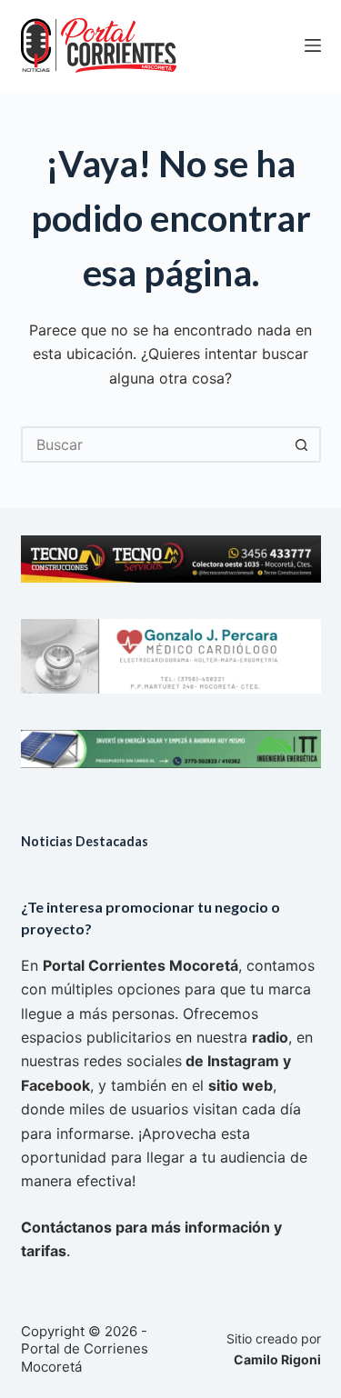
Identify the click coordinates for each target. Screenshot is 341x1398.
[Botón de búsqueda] (303, 444)
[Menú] (313, 45)
